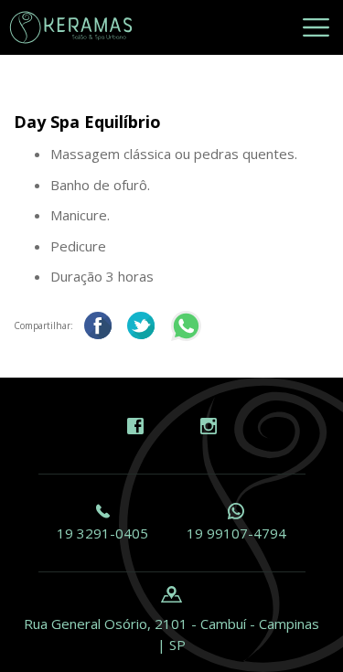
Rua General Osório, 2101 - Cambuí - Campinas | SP (171, 634)
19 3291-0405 (102, 533)
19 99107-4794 (236, 533)
